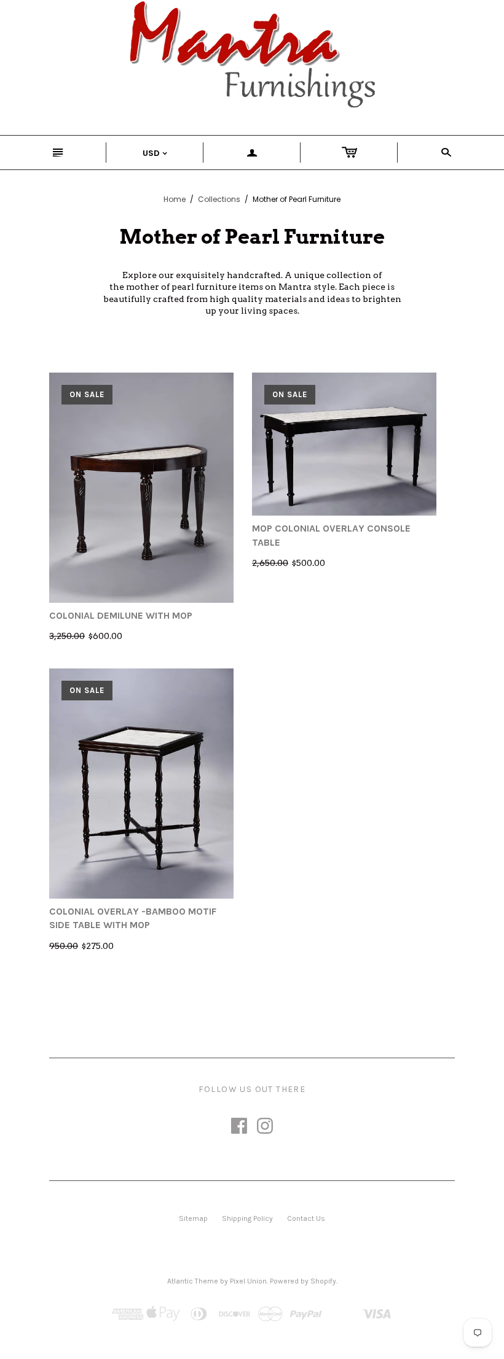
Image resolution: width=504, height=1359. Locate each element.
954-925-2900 (154, 1142)
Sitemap (193, 1218)
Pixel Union (248, 1281)
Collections (219, 199)
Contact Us (306, 1218)
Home (174, 199)
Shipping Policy (247, 1218)
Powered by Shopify (303, 1281)
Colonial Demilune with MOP (120, 615)
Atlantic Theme (192, 1281)
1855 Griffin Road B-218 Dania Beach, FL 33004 (264, 1142)
